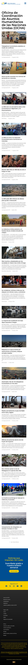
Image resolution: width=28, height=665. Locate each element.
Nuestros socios (6, 599)
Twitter (4, 613)
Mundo (4, 635)
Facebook (5, 615)
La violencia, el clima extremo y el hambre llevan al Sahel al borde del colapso (12, 230)
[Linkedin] (21, 586)
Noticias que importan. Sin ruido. (14, 559)
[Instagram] (14, 586)
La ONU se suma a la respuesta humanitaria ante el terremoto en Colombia (12, 139)
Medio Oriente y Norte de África (10, 633)
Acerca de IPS (6, 597)
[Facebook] (6, 586)
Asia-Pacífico (6, 629)
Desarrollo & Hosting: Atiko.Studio (14, 659)
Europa (4, 631)
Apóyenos (5, 603)
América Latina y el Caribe (8, 625)
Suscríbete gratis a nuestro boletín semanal (14, 565)
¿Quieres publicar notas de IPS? (10, 605)
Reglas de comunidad (7, 619)
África (4, 623)
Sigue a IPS (5, 609)
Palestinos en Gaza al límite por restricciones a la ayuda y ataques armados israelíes (12, 351)
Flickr (4, 617)
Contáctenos (6, 601)
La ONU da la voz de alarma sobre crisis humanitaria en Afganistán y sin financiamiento (13, 108)
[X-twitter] (10, 586)
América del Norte (7, 627)
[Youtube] (17, 586)
